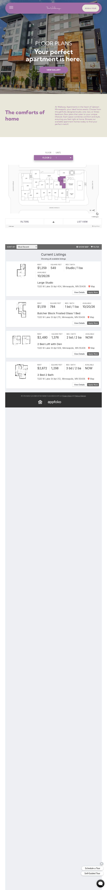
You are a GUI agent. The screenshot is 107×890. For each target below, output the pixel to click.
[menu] (11, 7)
